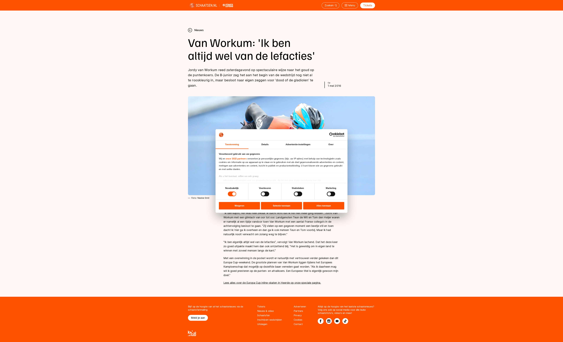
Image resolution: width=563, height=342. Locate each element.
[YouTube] (337, 321)
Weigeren (239, 205)
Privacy (298, 315)
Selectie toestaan (281, 205)
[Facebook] (321, 321)
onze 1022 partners (236, 158)
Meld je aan (198, 317)
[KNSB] (281, 333)
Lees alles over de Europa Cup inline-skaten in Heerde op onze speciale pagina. (272, 282)
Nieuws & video (265, 310)
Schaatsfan (263, 315)
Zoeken (329, 5)
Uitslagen (262, 324)
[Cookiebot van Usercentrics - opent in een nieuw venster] (331, 135)
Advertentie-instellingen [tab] (298, 144)
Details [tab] (265, 144)
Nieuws (199, 30)
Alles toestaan (323, 205)
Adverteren (300, 306)
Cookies (298, 319)
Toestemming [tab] (232, 144)
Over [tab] (330, 144)
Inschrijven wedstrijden (269, 319)
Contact (298, 324)
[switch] (265, 194)
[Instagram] (329, 321)
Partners (298, 310)
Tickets (367, 5)
